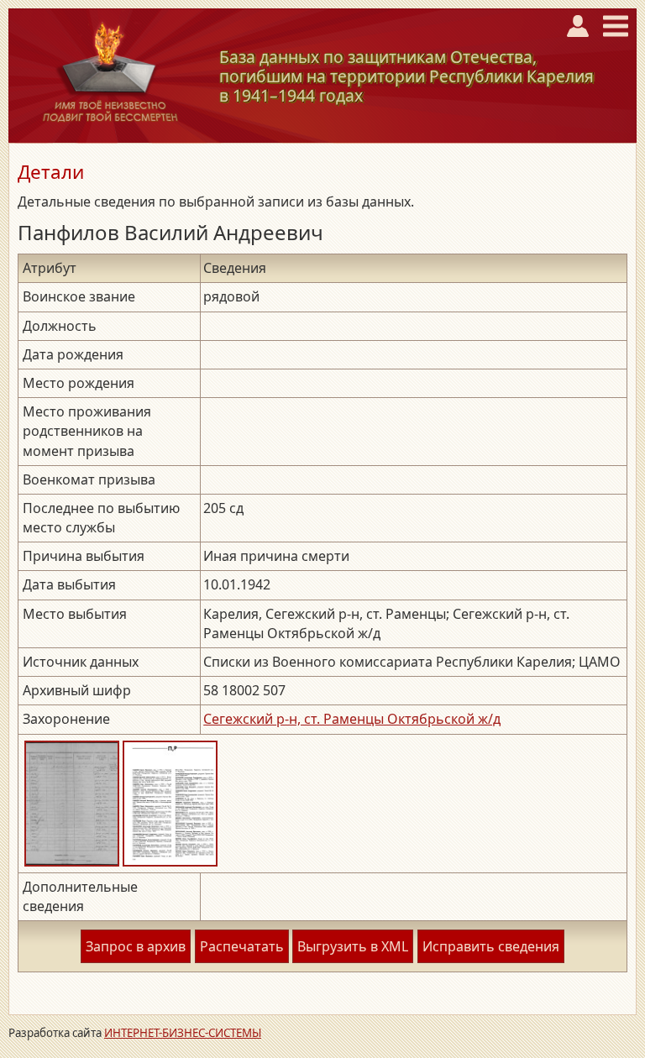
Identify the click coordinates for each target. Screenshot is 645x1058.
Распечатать (242, 946)
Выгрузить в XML (352, 946)
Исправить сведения (490, 946)
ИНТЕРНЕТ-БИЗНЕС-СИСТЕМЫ (182, 1032)
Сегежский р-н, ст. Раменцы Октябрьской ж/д (352, 719)
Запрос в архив (136, 946)
